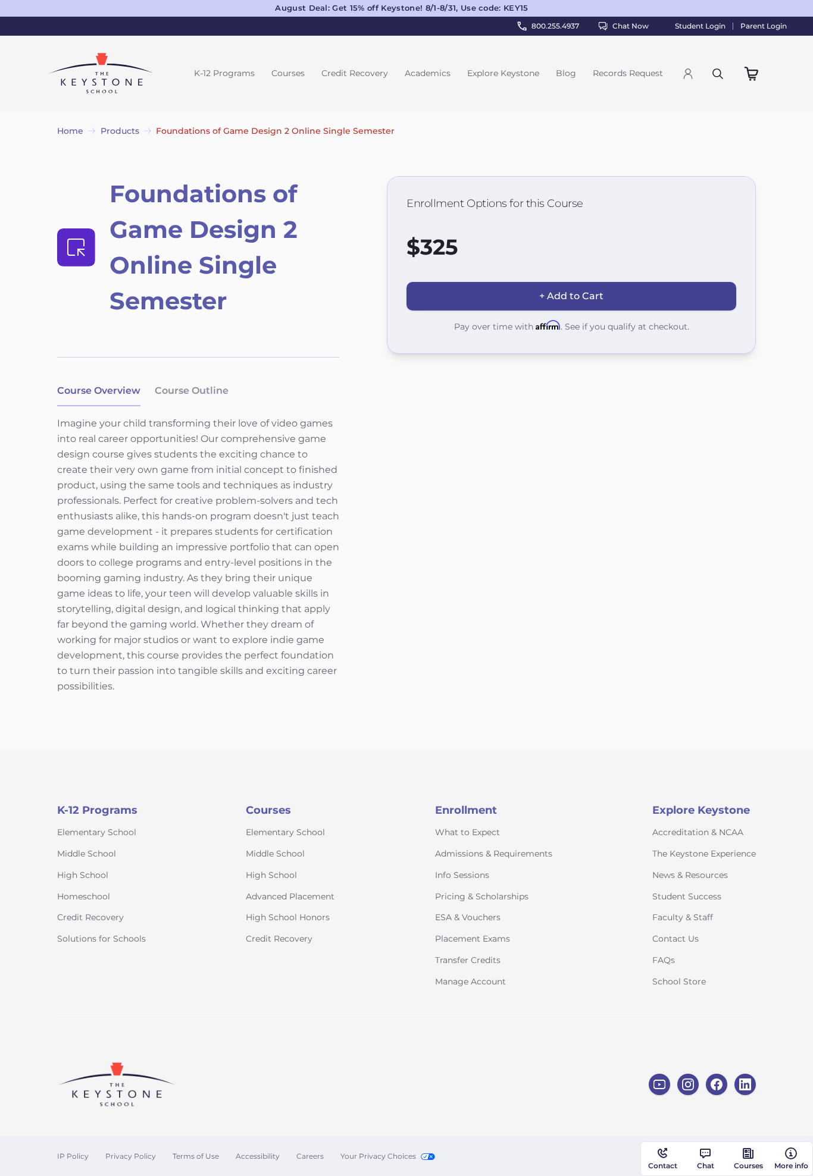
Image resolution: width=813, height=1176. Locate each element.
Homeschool (83, 896)
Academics (428, 73)
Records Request (628, 73)
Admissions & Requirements (493, 853)
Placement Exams (472, 938)
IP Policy (73, 1156)
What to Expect (467, 832)
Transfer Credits (468, 960)
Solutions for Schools (101, 938)
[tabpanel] (198, 563)
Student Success (686, 896)
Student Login (700, 26)
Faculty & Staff (682, 917)
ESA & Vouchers (468, 917)
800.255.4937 (555, 25)
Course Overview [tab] (98, 390)
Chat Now (630, 25)
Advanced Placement (290, 896)
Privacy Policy (130, 1156)
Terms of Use (196, 1156)
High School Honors (288, 917)
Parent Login (763, 26)
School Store (679, 981)
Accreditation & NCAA (697, 832)
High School (82, 875)
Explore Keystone (503, 73)
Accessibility (258, 1156)
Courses (288, 73)
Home (70, 131)
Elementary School (96, 832)
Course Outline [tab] (192, 390)
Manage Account (470, 981)
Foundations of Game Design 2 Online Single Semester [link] (275, 131)
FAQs (663, 960)
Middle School (86, 853)
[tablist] (143, 391)
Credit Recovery (354, 73)
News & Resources (690, 875)
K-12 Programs (224, 73)
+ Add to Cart (571, 296)
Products (120, 131)
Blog (566, 73)
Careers (310, 1156)
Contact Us (675, 938)
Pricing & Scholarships (482, 896)
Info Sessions (462, 875)
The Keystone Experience (704, 853)
